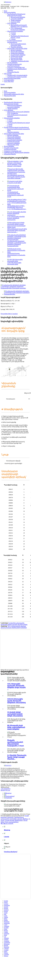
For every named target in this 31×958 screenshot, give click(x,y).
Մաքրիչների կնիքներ (18, 55)
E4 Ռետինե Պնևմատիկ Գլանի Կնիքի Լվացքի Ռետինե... (16, 757)
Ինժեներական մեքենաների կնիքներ (16, 152)
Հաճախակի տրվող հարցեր (17, 76)
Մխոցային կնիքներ (17, 51)
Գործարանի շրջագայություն (17, 75)
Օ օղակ (13, 33)
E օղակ (13, 39)
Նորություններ (9, 80)
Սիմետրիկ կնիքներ (17, 53)
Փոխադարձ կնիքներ (18, 17)
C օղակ (13, 34)
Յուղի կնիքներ (12, 62)
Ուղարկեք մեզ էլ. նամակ (9, 313)
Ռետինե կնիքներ (16, 47)
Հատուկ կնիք (15, 22)
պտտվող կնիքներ (17, 18)
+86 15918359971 (5, 788)
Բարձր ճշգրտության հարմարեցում (16, 127)
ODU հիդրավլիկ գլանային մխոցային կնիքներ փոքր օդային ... (16, 686)
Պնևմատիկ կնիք (16, 59)
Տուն (5, 11)
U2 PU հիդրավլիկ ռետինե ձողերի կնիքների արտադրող (16, 218)
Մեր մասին (8, 73)
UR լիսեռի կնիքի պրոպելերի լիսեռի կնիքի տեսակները (15, 714)
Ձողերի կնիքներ (16, 50)
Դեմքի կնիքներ (16, 20)
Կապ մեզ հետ (9, 81)
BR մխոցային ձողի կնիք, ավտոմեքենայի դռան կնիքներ (16, 727)
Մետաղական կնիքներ (15, 31)
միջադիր (10, 817)
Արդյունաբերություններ (12, 78)
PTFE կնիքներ (12, 23)
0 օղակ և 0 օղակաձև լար (16, 67)
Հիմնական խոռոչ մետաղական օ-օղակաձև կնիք (16, 255)
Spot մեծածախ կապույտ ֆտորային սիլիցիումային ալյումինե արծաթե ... (16, 176)
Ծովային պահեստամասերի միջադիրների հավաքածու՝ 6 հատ (15, 743)
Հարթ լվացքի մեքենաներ (14, 820)
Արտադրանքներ (10, 12)
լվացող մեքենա (22, 819)
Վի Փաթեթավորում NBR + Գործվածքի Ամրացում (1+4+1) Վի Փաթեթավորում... (16, 207)
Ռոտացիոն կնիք (16, 58)
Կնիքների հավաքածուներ (20, 61)
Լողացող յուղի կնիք (14, 182)
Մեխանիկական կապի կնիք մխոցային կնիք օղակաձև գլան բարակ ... (17, 230)
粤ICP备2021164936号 (7, 823)
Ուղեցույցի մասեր (17, 56)
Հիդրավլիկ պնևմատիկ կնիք (17, 48)
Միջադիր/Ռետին (13, 72)
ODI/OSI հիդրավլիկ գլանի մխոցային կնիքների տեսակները (16, 700)
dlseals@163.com (5, 790)
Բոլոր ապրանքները (12, 822)
